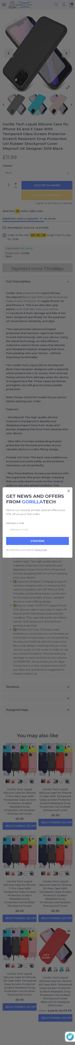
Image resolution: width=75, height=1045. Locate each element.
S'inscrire (37, 541)
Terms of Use (41, 550)
